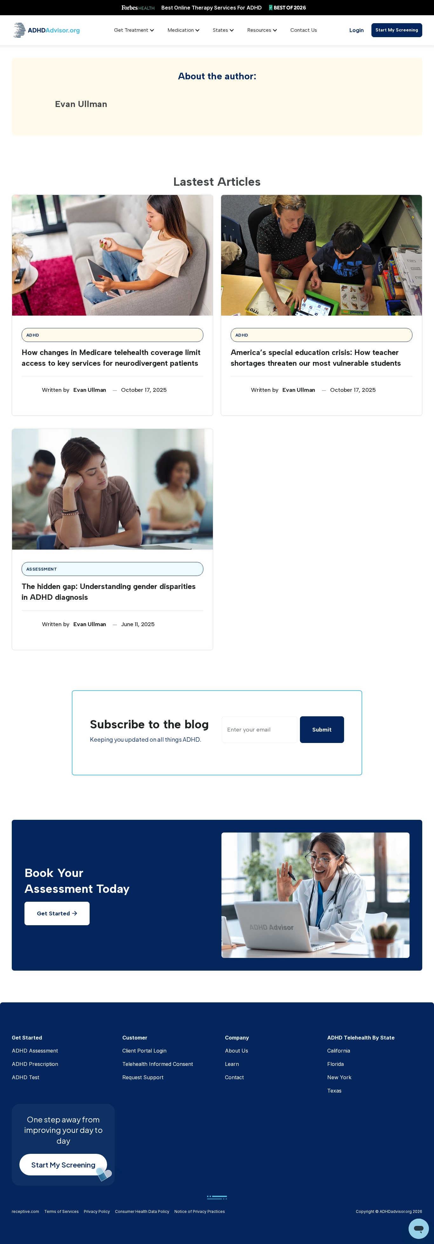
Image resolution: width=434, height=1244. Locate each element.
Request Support (142, 1077)
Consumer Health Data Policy (142, 1212)
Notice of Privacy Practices (199, 1212)
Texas (334, 1090)
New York (339, 1077)
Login (356, 30)
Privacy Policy (97, 1212)
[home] (47, 30)
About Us (236, 1050)
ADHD (32, 335)
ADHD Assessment (35, 1050)
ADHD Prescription (35, 1064)
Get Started (57, 913)
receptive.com (25, 1212)
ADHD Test (25, 1077)
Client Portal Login (144, 1050)
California (338, 1050)
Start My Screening (397, 30)
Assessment (41, 569)
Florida (335, 1064)
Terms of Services (61, 1212)
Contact (234, 1077)
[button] (134, 30)
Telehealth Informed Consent (157, 1064)
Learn (232, 1064)
